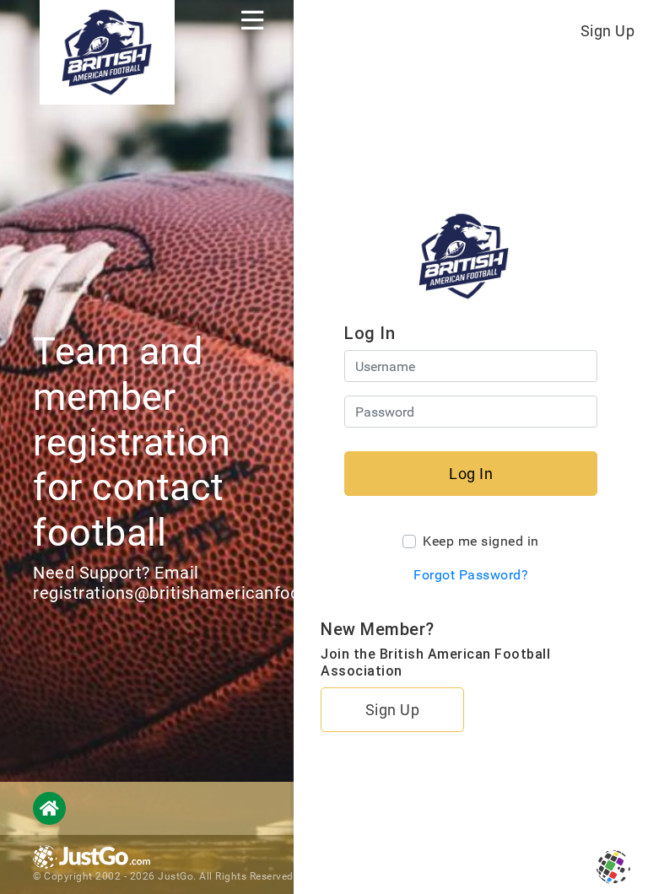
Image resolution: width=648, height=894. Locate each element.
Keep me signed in (481, 541)
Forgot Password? (470, 575)
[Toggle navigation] (252, 20)
